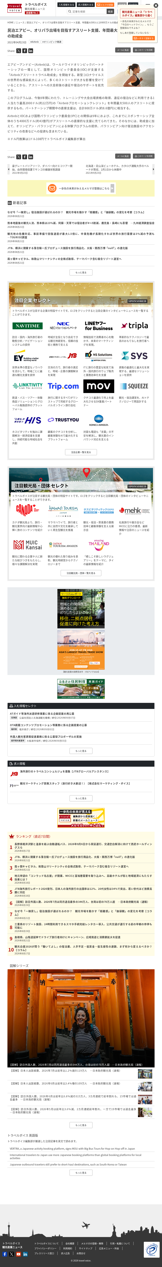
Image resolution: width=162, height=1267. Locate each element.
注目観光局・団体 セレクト (42, 485)
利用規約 (67, 1248)
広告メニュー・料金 (109, 1248)
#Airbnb (34, 41)
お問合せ (81, 1253)
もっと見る (81, 272)
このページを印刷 (145, 50)
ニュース (20, 22)
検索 (110, 11)
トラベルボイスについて (46, 1243)
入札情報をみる (66, 4)
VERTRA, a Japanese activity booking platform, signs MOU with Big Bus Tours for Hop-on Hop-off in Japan (72, 1148)
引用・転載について (120, 1243)
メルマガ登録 (106, 4)
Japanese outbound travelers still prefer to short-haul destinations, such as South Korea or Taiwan (68, 1164)
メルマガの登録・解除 (92, 1243)
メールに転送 (123, 50)
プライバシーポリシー (45, 1248)
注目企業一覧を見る (81, 452)
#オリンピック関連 (51, 41)
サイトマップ (85, 1248)
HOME (10, 22)
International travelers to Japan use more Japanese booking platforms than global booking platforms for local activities (75, 1156)
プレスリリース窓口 (44, 1253)
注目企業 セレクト (33, 300)
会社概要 (69, 1243)
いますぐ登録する (145, 38)
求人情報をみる (85, 4)
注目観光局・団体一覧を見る (81, 573)
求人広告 (65, 1253)
